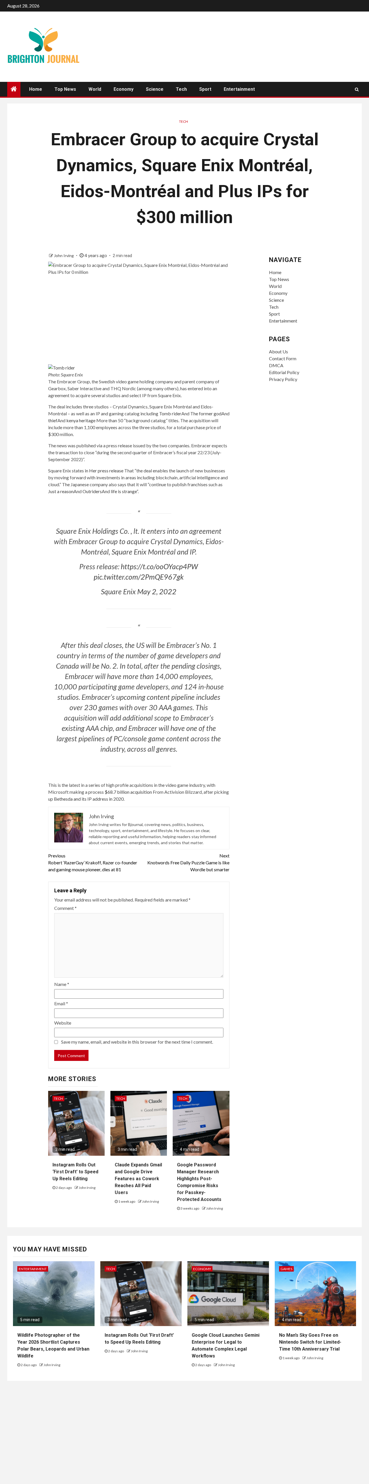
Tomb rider (170, 413)
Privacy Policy (283, 379)
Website (62, 1022)
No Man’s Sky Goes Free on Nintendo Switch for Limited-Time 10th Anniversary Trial (310, 1342)
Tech (181, 89)
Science (154, 89)
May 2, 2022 (156, 591)
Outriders (92, 491)
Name (61, 984)
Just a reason (61, 491)
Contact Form (282, 358)
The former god (205, 413)
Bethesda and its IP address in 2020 (89, 799)
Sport (205, 89)
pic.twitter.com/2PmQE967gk (139, 576)
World (95, 89)
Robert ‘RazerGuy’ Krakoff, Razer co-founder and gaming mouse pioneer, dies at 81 (92, 862)
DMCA (276, 365)
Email (61, 1003)
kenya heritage (80, 420)
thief (52, 420)
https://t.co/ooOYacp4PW (159, 566)
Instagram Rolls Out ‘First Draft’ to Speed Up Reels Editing (75, 1171)
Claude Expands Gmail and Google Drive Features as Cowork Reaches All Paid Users (138, 1178)
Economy (123, 89)
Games (286, 1269)
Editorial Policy (284, 372)
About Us (278, 351)
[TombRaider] (61, 367)
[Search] (356, 89)
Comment (65, 908)
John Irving (64, 255)
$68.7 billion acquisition (128, 792)
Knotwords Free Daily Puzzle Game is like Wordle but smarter (188, 862)
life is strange (124, 491)
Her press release (106, 470)
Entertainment (239, 89)
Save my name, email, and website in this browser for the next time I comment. (137, 1041)
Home (35, 89)
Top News (65, 89)
